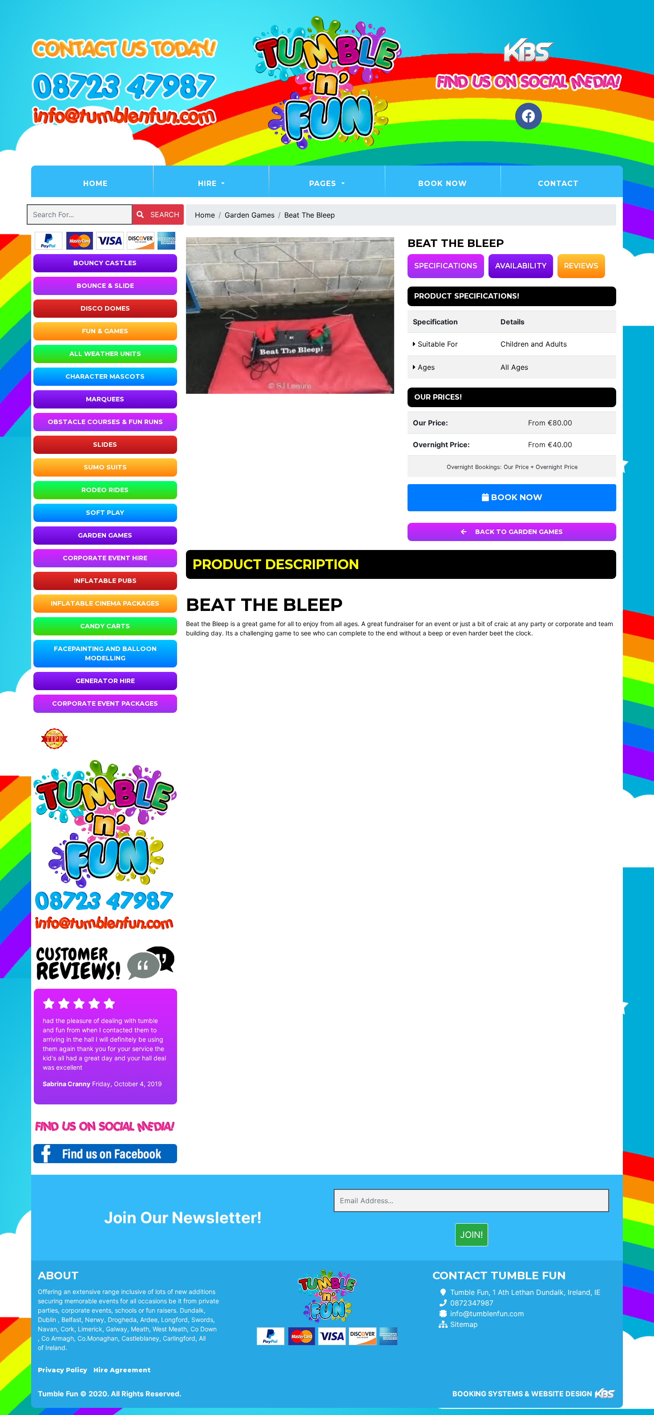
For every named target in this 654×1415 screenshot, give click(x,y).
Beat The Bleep (309, 214)
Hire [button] (208, 183)
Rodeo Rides (105, 490)
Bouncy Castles (105, 263)
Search (163, 214)
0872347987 (471, 1302)
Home (117, 183)
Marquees (105, 399)
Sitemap (464, 1324)
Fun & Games (105, 331)
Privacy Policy (62, 1370)
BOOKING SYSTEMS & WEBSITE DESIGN (522, 1393)
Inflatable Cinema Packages (105, 603)
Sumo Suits (105, 467)
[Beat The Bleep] (290, 315)
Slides (105, 445)
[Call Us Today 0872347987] (105, 901)
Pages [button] (324, 183)
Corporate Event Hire (105, 558)
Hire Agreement (121, 1370)
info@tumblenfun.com (487, 1313)
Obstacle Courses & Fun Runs (105, 422)
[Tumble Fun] (327, 83)
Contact (558, 183)
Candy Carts (105, 626)
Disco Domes (105, 308)
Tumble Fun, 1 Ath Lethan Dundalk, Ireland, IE (525, 1292)
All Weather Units (105, 354)
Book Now (442, 183)
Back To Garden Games (518, 532)
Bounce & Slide (105, 286)
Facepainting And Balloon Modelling (105, 653)
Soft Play (105, 513)
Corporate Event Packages (105, 703)
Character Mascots (105, 376)
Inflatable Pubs (105, 581)
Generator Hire (105, 681)
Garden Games (105, 535)
